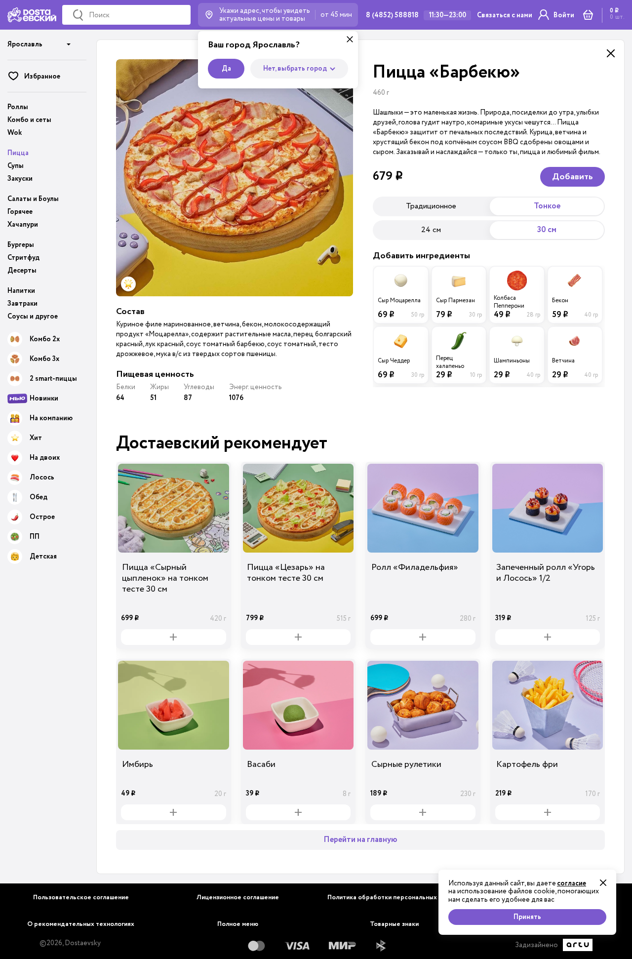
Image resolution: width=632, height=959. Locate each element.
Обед (38, 497)
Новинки (44, 398)
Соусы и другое (32, 316)
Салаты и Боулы (33, 199)
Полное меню (237, 924)
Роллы (17, 107)
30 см (546, 230)
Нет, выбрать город (295, 69)
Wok (14, 133)
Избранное (42, 76)
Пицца (18, 153)
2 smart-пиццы (53, 379)
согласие (571, 883)
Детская (43, 556)
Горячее (20, 212)
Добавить (572, 176)
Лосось (42, 477)
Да (226, 69)
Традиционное (431, 205)
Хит (36, 438)
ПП (35, 537)
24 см (431, 229)
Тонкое (547, 206)
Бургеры (20, 245)
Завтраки (22, 304)
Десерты (22, 271)
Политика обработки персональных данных (394, 897)
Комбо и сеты (29, 120)
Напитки (21, 291)
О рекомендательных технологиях (80, 924)
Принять (527, 917)
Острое (42, 517)
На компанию (51, 418)
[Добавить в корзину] (173, 637)
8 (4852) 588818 (392, 15)
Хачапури (22, 225)
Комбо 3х (44, 359)
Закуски (20, 179)
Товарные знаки (394, 924)
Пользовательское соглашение (81, 897)
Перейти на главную (360, 839)
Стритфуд (23, 258)
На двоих (45, 458)
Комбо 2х (45, 339)
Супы (15, 166)
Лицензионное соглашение (238, 897)
